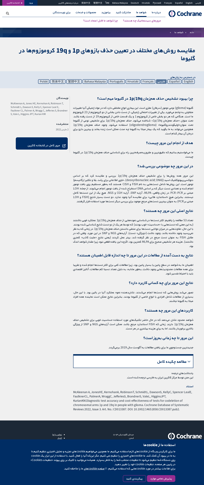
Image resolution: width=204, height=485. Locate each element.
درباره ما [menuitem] (156, 12)
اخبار (60, 438)
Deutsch (135, 2)
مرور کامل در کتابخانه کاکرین (44, 145)
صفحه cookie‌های (94, 468)
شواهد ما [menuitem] (141, 12)
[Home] (183, 13)
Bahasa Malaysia (120, 2)
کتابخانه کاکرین (13, 2)
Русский (157, 2)
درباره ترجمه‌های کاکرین (68, 2)
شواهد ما (179, 32)
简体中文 (85, 2)
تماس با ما (57, 434)
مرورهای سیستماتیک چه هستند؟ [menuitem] (142, 21)
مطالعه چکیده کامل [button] (172, 361)
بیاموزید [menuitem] (106, 12)
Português (116, 81)
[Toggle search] (7, 13)
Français (168, 2)
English (189, 2)
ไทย (107, 2)
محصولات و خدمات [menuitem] (86, 12)
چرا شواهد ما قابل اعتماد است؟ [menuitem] (100, 21)
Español (179, 2)
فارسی (198, 2)
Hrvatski (146, 2)
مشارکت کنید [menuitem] (123, 12)
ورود (31, 2)
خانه (192, 32)
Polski (44, 81)
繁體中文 (97, 2)
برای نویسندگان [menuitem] (62, 12)
